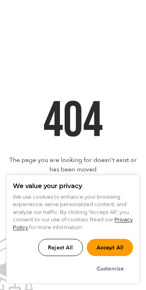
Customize (110, 268)
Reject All (60, 247)
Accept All (110, 247)
